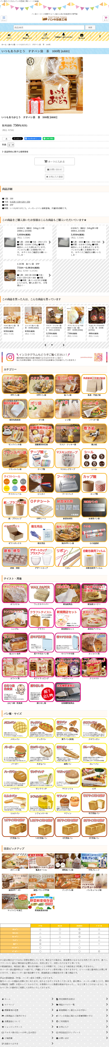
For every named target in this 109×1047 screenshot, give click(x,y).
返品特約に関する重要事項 (16, 151)
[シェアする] (6, 138)
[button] (4, 18)
